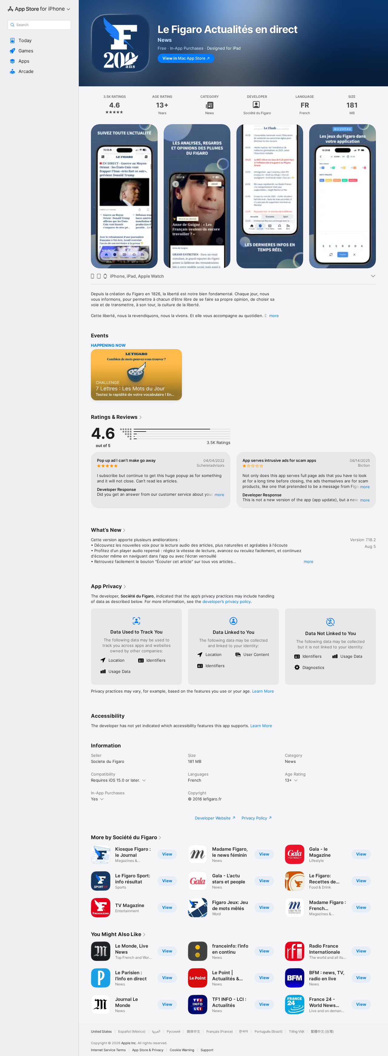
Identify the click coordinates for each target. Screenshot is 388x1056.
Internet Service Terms (108, 1050)
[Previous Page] (85, 196)
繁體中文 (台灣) (322, 1031)
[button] (39, 40)
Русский (173, 1031)
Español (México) (132, 1031)
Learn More (263, 691)
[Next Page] (382, 196)
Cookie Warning (182, 1050)
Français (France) (219, 1031)
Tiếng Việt (296, 1031)
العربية (156, 1031)
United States (101, 1031)
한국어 (243, 1031)
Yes (94, 798)
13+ (288, 780)
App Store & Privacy (147, 1050)
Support (207, 1050)
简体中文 (193, 1031)
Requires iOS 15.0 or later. (115, 780)
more (274, 315)
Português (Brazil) (269, 1031)
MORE (219, 494)
